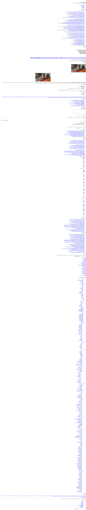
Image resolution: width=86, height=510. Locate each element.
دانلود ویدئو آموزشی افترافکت (50, 97)
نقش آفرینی (81, 297)
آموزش (82, 59)
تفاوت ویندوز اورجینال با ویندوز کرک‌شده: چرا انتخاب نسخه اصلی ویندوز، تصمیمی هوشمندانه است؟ (73, 248)
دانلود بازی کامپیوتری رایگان (3, 495)
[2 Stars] (83, 60)
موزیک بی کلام (81, 306)
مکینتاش (83, 341)
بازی (78, 10)
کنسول (82, 290)
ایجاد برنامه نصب (80, 418)
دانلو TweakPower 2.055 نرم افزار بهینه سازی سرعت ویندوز (77, 29)
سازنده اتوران (80, 441)
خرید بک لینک (84, 269)
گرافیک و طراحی (74, 59)
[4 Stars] (79, 60)
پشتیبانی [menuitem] (82, 503)
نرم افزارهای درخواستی (79, 391)
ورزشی (82, 298)
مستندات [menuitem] (82, 502)
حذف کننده (80, 453)
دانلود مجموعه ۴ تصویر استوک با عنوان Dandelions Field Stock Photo (76, 131)
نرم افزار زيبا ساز (80, 463)
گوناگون (82, 294)
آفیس (81, 392)
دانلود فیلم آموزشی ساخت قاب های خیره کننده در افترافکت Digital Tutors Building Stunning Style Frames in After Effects (58, 57)
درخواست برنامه (82, 5)
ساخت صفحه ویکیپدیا (83, 271)
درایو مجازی (80, 439)
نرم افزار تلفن (80, 462)
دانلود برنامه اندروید (83, 261)
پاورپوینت (81, 339)
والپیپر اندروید (78, 376)
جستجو (77, 508)
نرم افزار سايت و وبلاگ (79, 464)
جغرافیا (81, 385)
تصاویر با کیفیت (68, 495)
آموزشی (82, 384)
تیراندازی (82, 287)
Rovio (81, 355)
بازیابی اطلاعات (80, 452)
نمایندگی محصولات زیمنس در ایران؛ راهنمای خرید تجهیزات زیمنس (77, 14)
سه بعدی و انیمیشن (79, 59)
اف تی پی (81, 413)
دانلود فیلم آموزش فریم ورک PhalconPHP (79, 102)
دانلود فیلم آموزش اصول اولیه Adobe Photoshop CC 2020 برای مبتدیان (76, 103)
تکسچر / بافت (80, 325)
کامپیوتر (81, 389)
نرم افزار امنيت (80, 409)
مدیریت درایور (80, 458)
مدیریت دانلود (80, 415)
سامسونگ (80, 358)
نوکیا (81, 359)
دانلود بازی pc (57, 495)
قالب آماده (82, 338)
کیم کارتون (83, 7)
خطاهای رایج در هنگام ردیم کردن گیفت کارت (79, 247)
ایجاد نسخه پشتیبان (80, 451)
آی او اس (81, 371)
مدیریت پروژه (80, 398)
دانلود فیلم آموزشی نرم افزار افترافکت (72, 97)
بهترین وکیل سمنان (83, 275)
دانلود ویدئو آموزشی (56, 97)
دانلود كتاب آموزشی (81, 314)
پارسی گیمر (84, 270)
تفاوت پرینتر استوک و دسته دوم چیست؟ (79, 15)
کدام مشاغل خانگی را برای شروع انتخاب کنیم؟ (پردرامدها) (77, 37)
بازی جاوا (79, 378)
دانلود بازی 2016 (59, 495)
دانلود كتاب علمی (81, 316)
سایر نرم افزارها (80, 455)
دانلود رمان (82, 313)
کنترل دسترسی (80, 408)
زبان (81, 387)
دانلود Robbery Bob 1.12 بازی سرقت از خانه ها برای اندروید (77, 136)
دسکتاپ (82, 434)
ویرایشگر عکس (80, 483)
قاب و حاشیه (80, 328)
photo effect (80, 495)
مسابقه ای (82, 295)
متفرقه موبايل (81, 362)
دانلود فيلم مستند (81, 309)
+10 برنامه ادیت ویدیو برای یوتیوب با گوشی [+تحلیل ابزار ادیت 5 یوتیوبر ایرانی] (75, 229)
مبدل (81, 442)
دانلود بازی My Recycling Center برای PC (79, 44)
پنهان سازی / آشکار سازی (79, 405)
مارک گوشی (81, 356)
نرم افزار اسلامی (80, 461)
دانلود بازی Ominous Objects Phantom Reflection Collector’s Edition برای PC (76, 132)
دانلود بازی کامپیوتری (10, 495)
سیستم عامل (81, 443)
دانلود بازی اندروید (51, 495)
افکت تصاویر (73, 495)
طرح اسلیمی (80, 480)
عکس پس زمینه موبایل (79, 361)
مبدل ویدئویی (80, 490)
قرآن (81, 304)
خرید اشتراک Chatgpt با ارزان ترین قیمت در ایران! (78, 33)
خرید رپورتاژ (84, 267)
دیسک (81, 345)
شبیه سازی (82, 288)
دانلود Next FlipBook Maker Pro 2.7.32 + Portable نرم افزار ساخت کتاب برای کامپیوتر (75, 133)
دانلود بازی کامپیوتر (83, 265)
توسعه (82, 417)
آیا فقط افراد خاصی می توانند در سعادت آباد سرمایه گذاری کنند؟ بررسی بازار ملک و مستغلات (74, 225)
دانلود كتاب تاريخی (81, 315)
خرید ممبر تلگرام (84, 264)
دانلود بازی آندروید (54, 495)
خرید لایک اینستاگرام (83, 263)
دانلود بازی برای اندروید (41, 495)
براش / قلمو (80, 333)
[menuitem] (42, 508)
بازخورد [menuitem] (82, 504)
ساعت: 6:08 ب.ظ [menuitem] (81, 507)
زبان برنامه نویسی (80, 420)
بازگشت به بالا (84, 497)
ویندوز (81, 445)
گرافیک (83, 322)
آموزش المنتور (84, 257)
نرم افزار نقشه (80, 468)
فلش (82, 289)
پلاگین (81, 476)
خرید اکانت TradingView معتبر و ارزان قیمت (79, 149)
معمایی (82, 296)
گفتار (81, 489)
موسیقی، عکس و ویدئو (79, 370)
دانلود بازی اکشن (49, 495)
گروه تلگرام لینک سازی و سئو (81, 18)
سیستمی (81, 456)
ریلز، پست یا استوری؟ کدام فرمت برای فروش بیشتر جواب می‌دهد (77, 13)
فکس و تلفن (80, 401)
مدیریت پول (79, 367)
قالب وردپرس (84, 258)
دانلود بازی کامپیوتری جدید (7, 495)
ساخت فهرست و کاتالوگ (79, 431)
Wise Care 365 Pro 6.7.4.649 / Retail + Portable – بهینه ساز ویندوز (77, 25)
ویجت (79, 377)
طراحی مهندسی (80, 479)
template (84, 495)
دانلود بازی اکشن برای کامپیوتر (45, 495)
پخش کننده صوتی (80, 485)
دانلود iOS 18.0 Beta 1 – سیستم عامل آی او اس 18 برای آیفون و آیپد (77, 20)
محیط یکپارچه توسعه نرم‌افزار (78, 422)
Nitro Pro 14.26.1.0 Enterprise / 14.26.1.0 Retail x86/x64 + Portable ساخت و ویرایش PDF (74, 28)
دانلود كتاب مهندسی (81, 318)
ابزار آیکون (80, 472)
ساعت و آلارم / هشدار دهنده (78, 436)
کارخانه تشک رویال (83, 273)
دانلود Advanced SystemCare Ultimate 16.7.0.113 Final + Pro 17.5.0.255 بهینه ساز (75, 31)
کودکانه (81, 301)
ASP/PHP (81, 424)
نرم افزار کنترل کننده (79, 466)
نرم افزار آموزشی (80, 460)
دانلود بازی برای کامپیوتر (37, 495)
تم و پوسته (80, 435)
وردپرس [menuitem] (82, 501)
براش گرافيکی (80, 475)
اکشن (71, 495)
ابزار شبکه (80, 412)
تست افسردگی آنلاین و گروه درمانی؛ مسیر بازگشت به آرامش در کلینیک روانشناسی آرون (74, 152)
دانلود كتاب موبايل (81, 319)
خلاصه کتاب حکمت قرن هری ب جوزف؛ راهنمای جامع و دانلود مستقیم (76, 154)
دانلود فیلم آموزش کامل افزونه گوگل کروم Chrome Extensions (77, 100)
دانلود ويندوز (80, 454)
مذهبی (82, 302)
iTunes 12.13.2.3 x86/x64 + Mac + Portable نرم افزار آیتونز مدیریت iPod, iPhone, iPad (74, 23)
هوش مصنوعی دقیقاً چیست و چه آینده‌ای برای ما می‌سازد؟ (77, 35)
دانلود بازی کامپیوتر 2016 (14, 495)
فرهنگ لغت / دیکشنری (79, 388)
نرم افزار (82, 10)
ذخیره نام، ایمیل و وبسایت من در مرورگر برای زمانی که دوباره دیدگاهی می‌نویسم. (76, 117)
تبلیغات (83, 4)
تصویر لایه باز (80, 324)
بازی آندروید (70, 495)
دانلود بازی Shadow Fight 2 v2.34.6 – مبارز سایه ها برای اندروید (77, 24)
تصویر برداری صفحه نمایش (79, 487)
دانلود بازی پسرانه (21, 495)
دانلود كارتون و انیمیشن (80, 310)
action (76, 495)
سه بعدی (81, 340)
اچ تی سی (81, 357)
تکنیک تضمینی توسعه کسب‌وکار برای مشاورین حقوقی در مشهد (77, 245)
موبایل (84, 10)
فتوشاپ (82, 331)
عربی (81, 336)
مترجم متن (80, 397)
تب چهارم (80, 10)
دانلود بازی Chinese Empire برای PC (80, 40)
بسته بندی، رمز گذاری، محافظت (78, 419)
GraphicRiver (78, 495)
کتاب (83, 312)
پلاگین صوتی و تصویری (79, 486)
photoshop (82, 495)
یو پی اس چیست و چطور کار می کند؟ (80, 150)
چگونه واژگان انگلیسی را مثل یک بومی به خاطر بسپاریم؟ (78, 153)
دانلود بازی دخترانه (31, 495)
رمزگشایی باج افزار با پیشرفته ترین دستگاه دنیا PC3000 (78, 249)
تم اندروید (79, 375)
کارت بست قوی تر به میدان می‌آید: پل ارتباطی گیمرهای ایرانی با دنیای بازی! (76, 250)
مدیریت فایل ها (80, 459)
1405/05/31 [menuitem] (82, 506)
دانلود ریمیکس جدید (83, 268)
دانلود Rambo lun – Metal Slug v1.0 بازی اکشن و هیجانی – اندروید (77, 19)
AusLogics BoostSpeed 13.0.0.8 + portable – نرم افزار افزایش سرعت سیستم (75, 27)
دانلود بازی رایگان (23, 495)
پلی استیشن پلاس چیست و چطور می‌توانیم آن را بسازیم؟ (78, 231)
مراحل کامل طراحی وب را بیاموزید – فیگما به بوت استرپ (78, 101)
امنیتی (81, 366)
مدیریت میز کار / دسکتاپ (79, 437)
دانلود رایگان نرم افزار (80, 86)
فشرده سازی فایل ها (79, 457)
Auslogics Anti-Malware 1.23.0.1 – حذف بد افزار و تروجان (78, 30)
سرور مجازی (84, 262)
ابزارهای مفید (80, 450)
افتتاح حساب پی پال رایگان (81, 251)
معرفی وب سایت (80, 390)
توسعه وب (82, 423)
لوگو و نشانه (80, 329)
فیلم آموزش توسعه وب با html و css (80, 104)
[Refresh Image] (6, 120)
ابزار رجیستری (80, 447)
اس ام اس (80, 363)
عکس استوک (80, 327)
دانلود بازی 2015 (62, 495)
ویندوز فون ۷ (80, 382)
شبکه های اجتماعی (79, 368)
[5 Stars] (77, 60)
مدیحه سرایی (80, 305)
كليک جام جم (81, 321)
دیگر (81, 406)
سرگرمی (81, 352)
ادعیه (81, 303)
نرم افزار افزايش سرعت (79, 416)
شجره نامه (80, 432)
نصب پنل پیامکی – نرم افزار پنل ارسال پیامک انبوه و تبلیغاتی (77, 252)
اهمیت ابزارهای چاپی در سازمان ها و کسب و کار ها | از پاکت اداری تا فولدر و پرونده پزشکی (74, 227)
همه (85, 10)
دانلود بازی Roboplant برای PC (80, 41)
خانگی (82, 428)
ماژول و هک (79, 427)
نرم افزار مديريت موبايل (79, 364)
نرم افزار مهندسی (80, 467)
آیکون (81, 323)
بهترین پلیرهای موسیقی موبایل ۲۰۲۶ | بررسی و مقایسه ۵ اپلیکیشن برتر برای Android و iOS (74, 17)
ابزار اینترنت (80, 411)
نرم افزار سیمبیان (78, 381)
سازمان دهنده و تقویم (79, 396)
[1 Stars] (85, 60)
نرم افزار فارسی (80, 465)
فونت (82, 335)
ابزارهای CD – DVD (79, 449)
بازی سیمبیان (78, 380)
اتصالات (81, 399)
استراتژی (82, 285)
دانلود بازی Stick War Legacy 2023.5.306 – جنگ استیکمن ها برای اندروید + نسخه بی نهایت (74, 22)
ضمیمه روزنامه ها (81, 320)
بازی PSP (81, 292)
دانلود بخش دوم (82, 94)
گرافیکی (82, 471)
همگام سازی (80, 469)
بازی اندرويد (79, 374)
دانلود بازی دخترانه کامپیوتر (27, 495)
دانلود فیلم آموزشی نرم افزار (80, 97)
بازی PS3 (81, 291)
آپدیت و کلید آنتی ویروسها (79, 403)
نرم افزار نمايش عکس (79, 482)
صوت (83, 299)
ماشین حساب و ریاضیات (79, 369)
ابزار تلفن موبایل (80, 446)
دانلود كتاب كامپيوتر (81, 317)
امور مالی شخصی (80, 429)
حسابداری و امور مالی (79, 395)
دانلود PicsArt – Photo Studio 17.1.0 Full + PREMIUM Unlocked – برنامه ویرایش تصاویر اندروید (74, 134)
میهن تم (85, 259)
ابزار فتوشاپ (80, 473)
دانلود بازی (64, 495)
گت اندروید (84, 260)
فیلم (83, 307)
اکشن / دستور (80, 332)
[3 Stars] (81, 60)
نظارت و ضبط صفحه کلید (79, 410)
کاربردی (81, 347)
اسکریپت (83, 284)
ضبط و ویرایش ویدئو (79, 488)
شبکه (82, 281)
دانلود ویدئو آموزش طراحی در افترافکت (63, 97)
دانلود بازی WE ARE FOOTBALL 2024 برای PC (78, 42)
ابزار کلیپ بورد (80, 448)
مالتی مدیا (82, 283)
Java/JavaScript (80, 425)
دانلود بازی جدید (34, 495)
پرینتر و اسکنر (80, 394)
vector (85, 495)
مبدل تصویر (80, 481)
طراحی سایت (82, 6)
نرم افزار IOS (78, 373)
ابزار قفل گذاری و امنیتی (79, 404)
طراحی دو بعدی (80, 478)
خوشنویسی (80, 326)
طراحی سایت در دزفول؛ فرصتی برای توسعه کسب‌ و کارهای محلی (77, 12)
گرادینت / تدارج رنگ (79, 334)
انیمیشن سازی (80, 474)
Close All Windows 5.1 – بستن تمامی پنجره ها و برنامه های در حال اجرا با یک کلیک (75, 130)
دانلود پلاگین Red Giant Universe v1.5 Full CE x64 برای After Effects (77, 135)
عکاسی (82, 282)
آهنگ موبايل (80, 360)
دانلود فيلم (82, 308)
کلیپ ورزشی (81, 311)
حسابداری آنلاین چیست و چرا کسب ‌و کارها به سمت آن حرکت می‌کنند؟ (76, 11)
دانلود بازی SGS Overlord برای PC (80, 39)
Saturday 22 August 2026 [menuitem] (80, 505)
